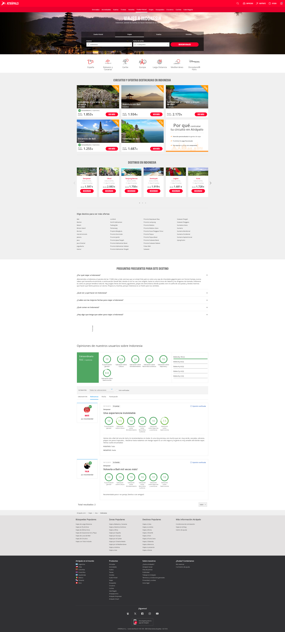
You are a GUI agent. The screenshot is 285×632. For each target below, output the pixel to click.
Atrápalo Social (147, 567)
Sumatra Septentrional (184, 237)
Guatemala (82, 575)
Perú (80, 583)
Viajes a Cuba (146, 524)
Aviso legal (145, 583)
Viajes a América (114, 547)
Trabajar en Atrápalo (149, 575)
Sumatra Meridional (183, 231)
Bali (78, 219)
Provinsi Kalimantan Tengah (119, 249)
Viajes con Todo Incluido (84, 541)
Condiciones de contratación (185, 524)
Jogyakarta (80, 246)
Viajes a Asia (113, 550)
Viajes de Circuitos (82, 539)
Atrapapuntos (113, 594)
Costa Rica (81, 572)
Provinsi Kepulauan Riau (152, 219)
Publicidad (145, 572)
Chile (80, 567)
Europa (142, 67)
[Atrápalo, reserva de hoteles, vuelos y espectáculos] (10, 3)
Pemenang (113, 228)
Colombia (81, 570)
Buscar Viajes (185, 44)
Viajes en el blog (181, 527)
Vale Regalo (113, 591)
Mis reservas (180, 564)
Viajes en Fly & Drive (82, 527)
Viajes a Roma (147, 530)
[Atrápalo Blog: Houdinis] (128, 613)
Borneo (79, 231)
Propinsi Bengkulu (116, 231)
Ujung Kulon (181, 240)
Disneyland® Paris (194, 68)
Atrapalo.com (81, 513)
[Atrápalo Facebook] (142, 613)
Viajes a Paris (146, 536)
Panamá (81, 580)
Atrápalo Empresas (115, 596)
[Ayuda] (272, 3)
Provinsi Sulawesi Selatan (152, 243)
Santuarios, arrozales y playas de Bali (183, 103)
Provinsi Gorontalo (116, 234)
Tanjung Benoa (131, 178)
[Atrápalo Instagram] (150, 613)
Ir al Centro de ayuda (183, 567)
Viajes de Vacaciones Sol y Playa (86, 533)
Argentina (81, 564)
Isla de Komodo (82, 234)
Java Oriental (81, 243)
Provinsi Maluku (149, 225)
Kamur (79, 249)
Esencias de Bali (131, 138)
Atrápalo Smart (114, 599)
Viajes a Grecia (147, 550)
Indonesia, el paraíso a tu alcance (91, 103)
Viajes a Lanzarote (148, 547)
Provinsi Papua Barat (150, 237)
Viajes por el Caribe (115, 539)
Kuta (198, 178)
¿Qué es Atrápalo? (148, 564)
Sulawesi (146, 249)
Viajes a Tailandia (148, 541)
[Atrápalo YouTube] (157, 613)
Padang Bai (114, 225)
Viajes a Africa (113, 530)
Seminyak (154, 178)
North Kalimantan (116, 222)
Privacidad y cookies (149, 580)
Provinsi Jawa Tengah (117, 240)
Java (78, 240)
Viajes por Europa (115, 536)
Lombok (113, 219)
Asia (96, 513)
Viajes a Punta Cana (148, 539)
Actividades (113, 567)
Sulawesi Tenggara (183, 222)
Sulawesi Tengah (182, 219)
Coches (111, 588)
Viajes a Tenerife (147, 533)
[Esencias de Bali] (142, 131)
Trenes (111, 572)
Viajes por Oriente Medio (117, 541)
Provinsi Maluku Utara (151, 228)
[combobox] (151, 44)
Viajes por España (115, 533)
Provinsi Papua (149, 234)
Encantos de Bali (87, 138)
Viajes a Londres (147, 527)
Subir (202, 505)
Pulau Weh (147, 246)
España (90, 67)
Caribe (125, 67)
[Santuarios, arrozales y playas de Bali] (187, 96)
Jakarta (79, 237)
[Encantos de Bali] (98, 131)
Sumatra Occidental (183, 234)
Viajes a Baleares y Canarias (118, 524)
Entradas (112, 564)
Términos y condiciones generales (153, 578)
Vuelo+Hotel (113, 578)
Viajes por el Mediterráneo (117, 544)
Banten (79, 222)
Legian (176, 178)
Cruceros (112, 586)
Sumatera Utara (182, 225)
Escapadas (112, 583)
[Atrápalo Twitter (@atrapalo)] (135, 613)
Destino (89, 41)
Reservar (87, 191)
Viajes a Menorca (148, 544)
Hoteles (111, 575)
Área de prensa (147, 570)
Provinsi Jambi (115, 237)
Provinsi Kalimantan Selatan (119, 246)
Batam (79, 225)
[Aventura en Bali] (142, 96)
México (80, 578)
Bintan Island (81, 228)
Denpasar (87, 178)
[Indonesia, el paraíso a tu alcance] (98, 96)
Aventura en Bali (131, 104)
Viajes (90, 513)
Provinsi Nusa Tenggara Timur (153, 231)
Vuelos (111, 570)
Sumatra (180, 228)
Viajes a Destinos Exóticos (117, 527)
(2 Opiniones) (95, 110)
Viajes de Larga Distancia (84, 524)
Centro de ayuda (181, 530)
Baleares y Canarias (108, 68)
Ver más (111, 114)
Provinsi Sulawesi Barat (151, 240)
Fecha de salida (138, 41)
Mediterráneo (177, 67)
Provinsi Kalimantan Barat (118, 243)
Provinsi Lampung (150, 222)
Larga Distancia (160, 67)
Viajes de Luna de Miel (83, 536)
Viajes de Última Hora (83, 530)
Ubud (109, 178)
